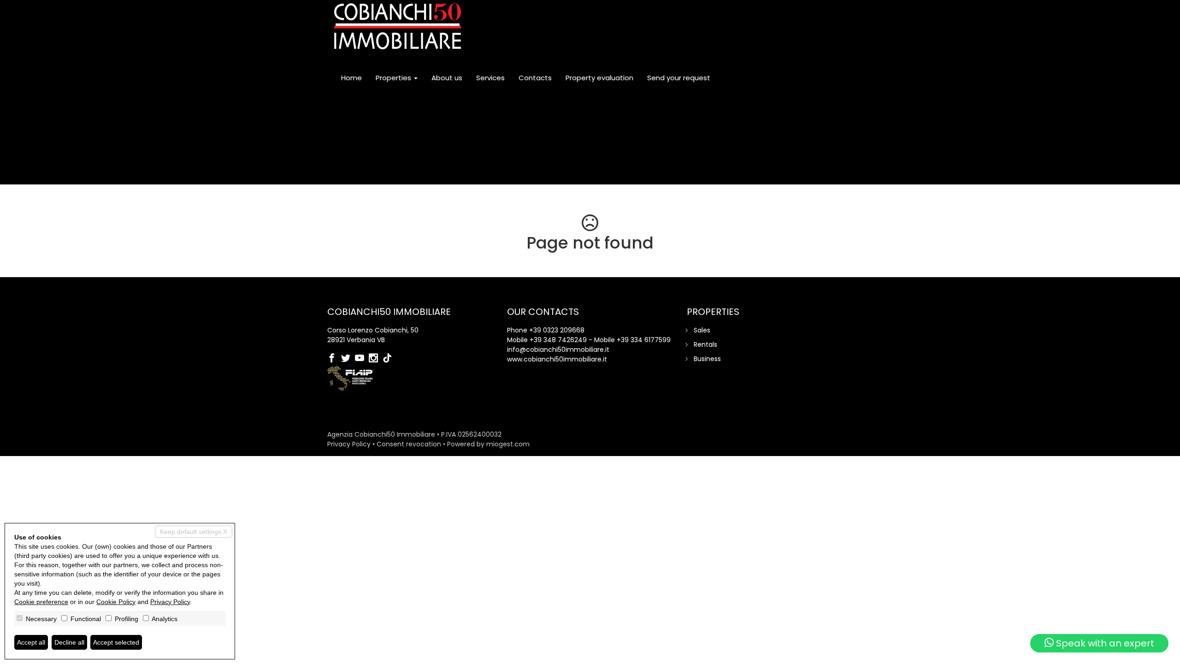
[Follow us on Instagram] (376, 359)
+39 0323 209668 (556, 330)
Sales (702, 330)
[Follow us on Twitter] (348, 359)
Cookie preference (41, 601)
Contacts (535, 78)
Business (707, 358)
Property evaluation (599, 78)
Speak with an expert (1104, 643)
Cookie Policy (116, 601)
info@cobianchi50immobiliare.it (558, 349)
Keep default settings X (193, 531)
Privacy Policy (349, 444)
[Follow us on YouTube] (362, 359)
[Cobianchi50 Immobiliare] (397, 26)
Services (490, 78)
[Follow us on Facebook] (334, 359)
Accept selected (116, 642)
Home (351, 78)
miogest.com (508, 444)
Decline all (69, 642)
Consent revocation (409, 444)
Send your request (678, 78)
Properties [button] (394, 78)
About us (446, 78)
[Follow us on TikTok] (389, 359)
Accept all (31, 642)
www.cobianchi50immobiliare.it (557, 359)
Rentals (705, 344)
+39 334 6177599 (644, 339)
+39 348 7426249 (558, 339)
